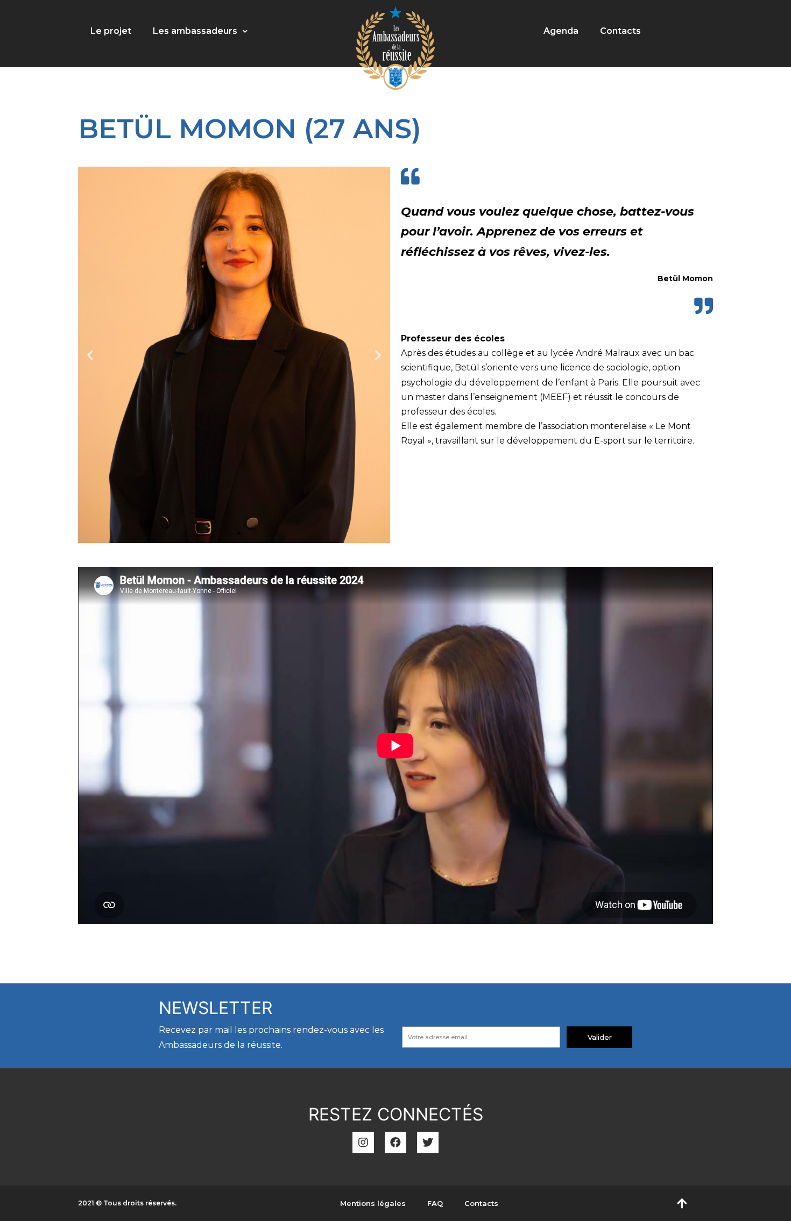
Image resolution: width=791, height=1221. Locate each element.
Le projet (110, 31)
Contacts (620, 31)
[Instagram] (363, 1142)
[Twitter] (428, 1142)
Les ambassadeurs (195, 31)
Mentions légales (373, 1203)
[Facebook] (395, 1142)
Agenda (560, 31)
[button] (229, 533)
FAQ (435, 1203)
